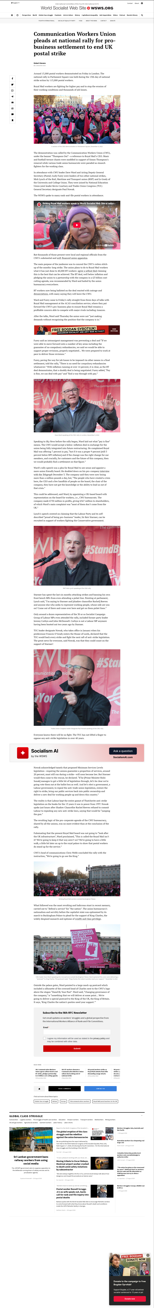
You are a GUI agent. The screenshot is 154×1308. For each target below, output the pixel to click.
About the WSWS (91, 21)
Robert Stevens (40, 63)
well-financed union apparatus (72, 258)
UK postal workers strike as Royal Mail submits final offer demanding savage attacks (98, 1072)
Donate (112, 21)
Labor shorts (68, 1123)
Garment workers (45, 1123)
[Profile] (142, 4)
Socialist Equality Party (66, 21)
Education (62, 1120)
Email (45, 1027)
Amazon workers (73, 1120)
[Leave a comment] (12, 114)
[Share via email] (12, 102)
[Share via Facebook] (12, 78)
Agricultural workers (31, 1123)
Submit (77, 1048)
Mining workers (110, 1120)
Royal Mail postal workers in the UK (105, 1101)
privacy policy (99, 1038)
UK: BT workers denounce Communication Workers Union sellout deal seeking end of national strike (73, 1073)
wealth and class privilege (88, 918)
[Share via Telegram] (12, 96)
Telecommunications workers (79, 1101)
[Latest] (17, 16)
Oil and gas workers (15, 1123)
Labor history (57, 1123)
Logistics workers (25, 1120)
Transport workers (86, 1120)
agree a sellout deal (87, 270)
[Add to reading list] (12, 120)
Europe (63, 1101)
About (137, 3)
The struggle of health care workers (45, 1120)
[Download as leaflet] (12, 108)
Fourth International (46, 21)
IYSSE (80, 21)
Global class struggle (41, 1101)
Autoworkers (13, 1120)
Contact (130, 3)
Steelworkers (99, 1120)
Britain (55, 1101)
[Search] (142, 16)
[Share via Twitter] (12, 84)
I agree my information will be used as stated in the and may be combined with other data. (78, 1040)
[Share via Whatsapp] (12, 90)
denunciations (41, 293)
